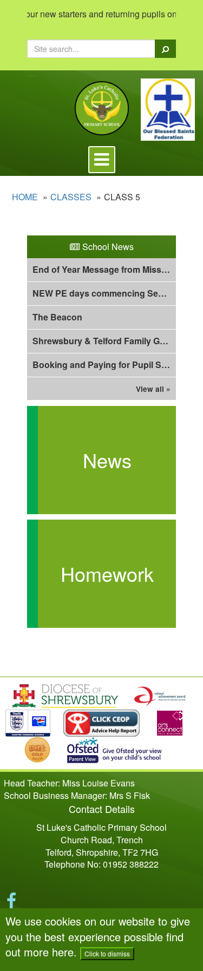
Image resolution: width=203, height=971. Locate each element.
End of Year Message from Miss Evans (104, 269)
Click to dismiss (107, 953)
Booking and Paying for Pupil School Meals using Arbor (104, 364)
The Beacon (57, 317)
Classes (70, 197)
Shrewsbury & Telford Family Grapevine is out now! (104, 340)
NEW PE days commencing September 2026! (104, 293)
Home (25, 197)
